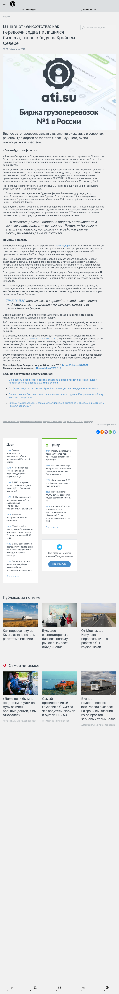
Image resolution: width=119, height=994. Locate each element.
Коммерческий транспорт (55, 720)
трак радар (88, 422)
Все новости (13, 576)
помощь (70, 422)
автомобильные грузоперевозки (17, 422)
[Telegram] (114, 432)
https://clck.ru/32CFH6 (48, 368)
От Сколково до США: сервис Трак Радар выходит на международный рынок (54, 388)
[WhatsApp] (110, 432)
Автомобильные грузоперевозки (20, 720)
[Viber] (106, 432)
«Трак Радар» (62, 245)
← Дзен (6, 16)
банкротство (36, 422)
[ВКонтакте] (98, 432)
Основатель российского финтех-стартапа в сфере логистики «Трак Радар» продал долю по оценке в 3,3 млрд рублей (53, 381)
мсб (64, 422)
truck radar (78, 422)
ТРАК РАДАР (15, 301)
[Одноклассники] (102, 432)
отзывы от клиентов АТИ (41, 338)
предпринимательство (52, 422)
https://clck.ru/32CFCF (75, 365)
